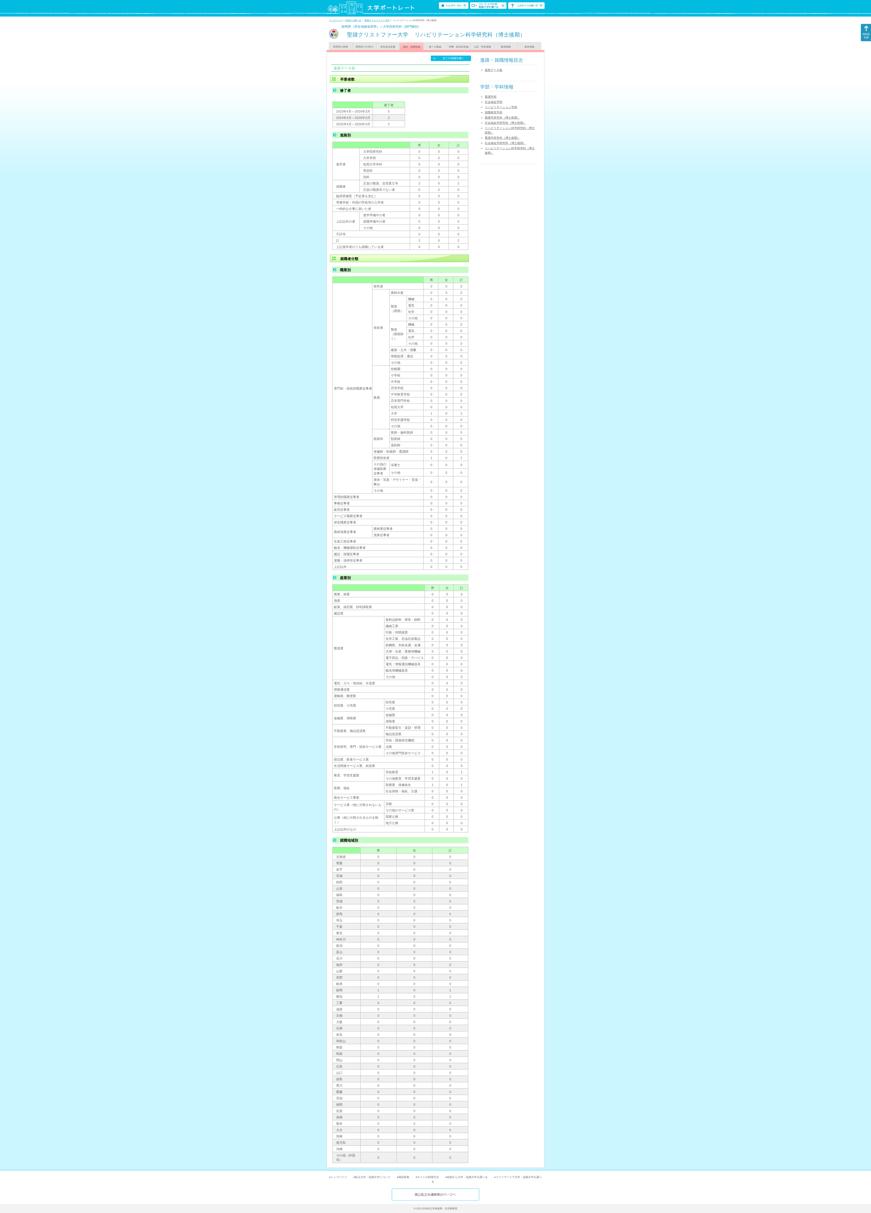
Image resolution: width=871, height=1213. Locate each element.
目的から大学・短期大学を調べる (467, 1177)
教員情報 (506, 46)
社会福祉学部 (493, 102)
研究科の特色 (340, 46)
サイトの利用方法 (428, 1177)
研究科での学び (364, 46)
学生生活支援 (387, 46)
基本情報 (529, 46)
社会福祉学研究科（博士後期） (505, 143)
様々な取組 (435, 46)
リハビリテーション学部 (501, 107)
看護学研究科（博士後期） (502, 138)
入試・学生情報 (482, 46)
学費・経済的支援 (459, 46)
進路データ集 (493, 70)
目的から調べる (353, 20)
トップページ (336, 20)
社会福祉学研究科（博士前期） (505, 123)
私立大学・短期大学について (372, 1177)
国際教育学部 (493, 112)
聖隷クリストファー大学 (377, 20)
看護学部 (491, 96)
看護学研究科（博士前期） (502, 117)
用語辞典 (403, 1177)
